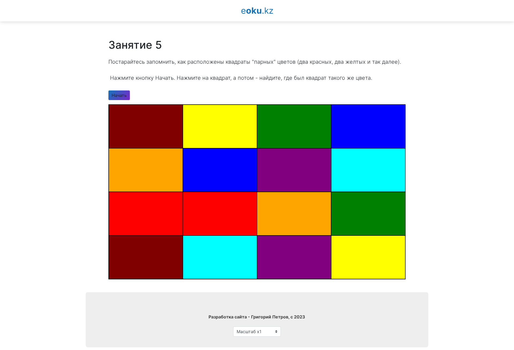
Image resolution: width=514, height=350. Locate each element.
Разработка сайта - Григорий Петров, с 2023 (257, 316)
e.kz (257, 10)
